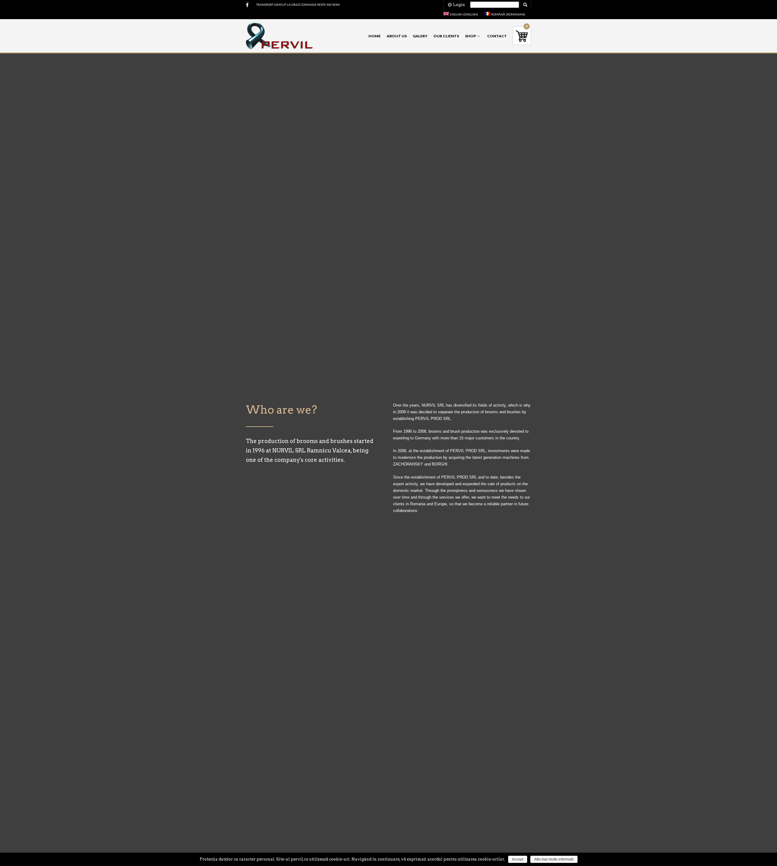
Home (374, 36)
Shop (470, 36)
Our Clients (446, 36)
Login (458, 4)
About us (397, 36)
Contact (497, 36)
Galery (420, 36)
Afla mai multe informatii (554, 859)
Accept (517, 859)
